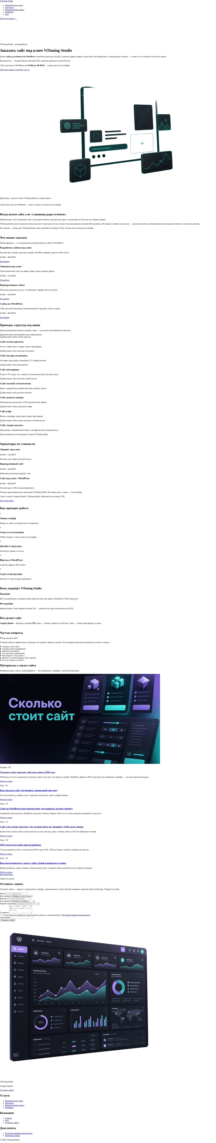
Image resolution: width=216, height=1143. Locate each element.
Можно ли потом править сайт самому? (19, 658)
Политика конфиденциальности (18, 1133)
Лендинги (9, 7)
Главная (8, 1118)
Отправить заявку (7, 920)
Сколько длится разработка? (14, 649)
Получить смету (7, 501)
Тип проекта (5, 901)
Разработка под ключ (14, 5)
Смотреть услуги (22, 70)
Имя (2, 894)
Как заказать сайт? (10, 638)
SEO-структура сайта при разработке (20, 845)
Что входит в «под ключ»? (13, 656)
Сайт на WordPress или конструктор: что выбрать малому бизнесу (36, 808)
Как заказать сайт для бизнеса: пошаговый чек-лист (28, 790)
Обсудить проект (7, 18)
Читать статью (6, 781)
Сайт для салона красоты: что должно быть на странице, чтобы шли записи (41, 826)
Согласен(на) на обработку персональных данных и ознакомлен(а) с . (46, 915)
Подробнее (4, 261)
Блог (7, 14)
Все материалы (6, 874)
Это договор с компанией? (13, 653)
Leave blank (5, 917)
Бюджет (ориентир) (8, 904)
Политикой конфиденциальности (76, 915)
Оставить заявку (7, 1090)
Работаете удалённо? (11, 651)
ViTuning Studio (6, 1)
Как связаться (6, 896)
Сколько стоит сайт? (11, 647)
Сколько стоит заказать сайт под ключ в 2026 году (27, 772)
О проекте (4, 913)
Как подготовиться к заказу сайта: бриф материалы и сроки (33, 863)
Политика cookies (12, 1136)
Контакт (3, 899)
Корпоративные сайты (14, 10)
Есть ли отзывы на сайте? (13, 660)
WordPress (9, 12)
